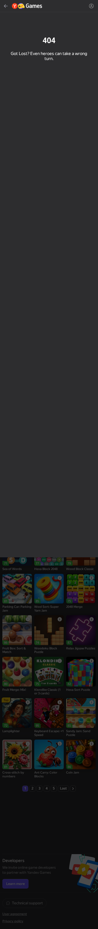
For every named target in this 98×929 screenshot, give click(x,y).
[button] (49, 464)
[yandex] (27, 6)
